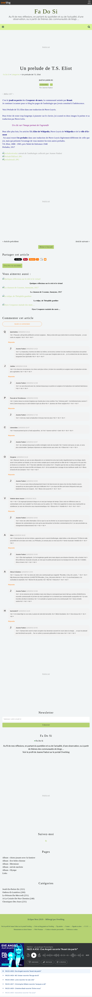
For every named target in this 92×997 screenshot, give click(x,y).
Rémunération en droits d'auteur (23, 929)
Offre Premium (38, 929)
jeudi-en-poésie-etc (46, 80)
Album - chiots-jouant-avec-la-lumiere (18, 858)
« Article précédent (10, 241)
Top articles (59, 926)
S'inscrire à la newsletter (12, 266)
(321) (13, 889)
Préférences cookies (72, 929)
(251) (15, 895)
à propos (62, 962)
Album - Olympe (9, 870)
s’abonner (35, 962)
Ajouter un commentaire (22, 324)
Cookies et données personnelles (54, 929)
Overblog (60, 919)
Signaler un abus (77, 926)
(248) (18, 898)
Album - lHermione (10, 864)
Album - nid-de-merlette (12, 867)
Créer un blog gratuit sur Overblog (44, 926)
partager (49, 962)
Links (4, 873)
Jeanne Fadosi (43, 752)
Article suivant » (82, 241)
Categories (15, 74)
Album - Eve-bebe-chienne (13, 861)
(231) (14, 902)
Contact (67, 926)
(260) (13, 892)
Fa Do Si (46, 11)
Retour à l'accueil (46, 247)
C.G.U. (86, 926)
